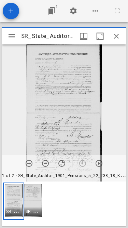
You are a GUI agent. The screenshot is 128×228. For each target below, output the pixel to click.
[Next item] (99, 163)
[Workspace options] (95, 11)
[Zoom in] (29, 163)
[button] (14, 201)
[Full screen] (117, 11)
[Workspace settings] (73, 11)
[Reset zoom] (62, 163)
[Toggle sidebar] (11, 36)
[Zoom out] (45, 163)
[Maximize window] (100, 36)
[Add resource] (11, 11)
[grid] (64, 204)
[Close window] (116, 36)
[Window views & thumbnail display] (83, 36)
